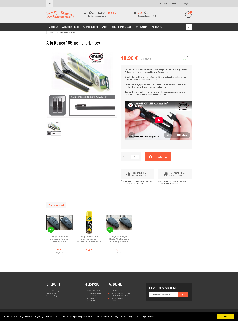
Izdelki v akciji (157, 27)
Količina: (126, 157)
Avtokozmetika (141, 27)
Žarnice (105, 27)
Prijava (187, 3)
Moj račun (164, 3)
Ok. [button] (225, 317)
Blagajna (176, 3)
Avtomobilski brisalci (70, 27)
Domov (51, 32)
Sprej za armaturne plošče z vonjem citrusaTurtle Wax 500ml (89, 239)
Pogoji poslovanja (94, 291)
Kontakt (90, 298)
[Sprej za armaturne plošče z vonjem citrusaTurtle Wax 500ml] (89, 222)
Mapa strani (92, 296)
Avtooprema (53, 27)
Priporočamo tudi (56, 205)
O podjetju (91, 301)
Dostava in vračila (94, 293)
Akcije (114, 301)
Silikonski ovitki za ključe (121, 27)
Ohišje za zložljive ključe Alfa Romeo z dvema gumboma (119, 239)
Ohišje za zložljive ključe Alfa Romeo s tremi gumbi (59, 239)
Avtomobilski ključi (90, 27)
